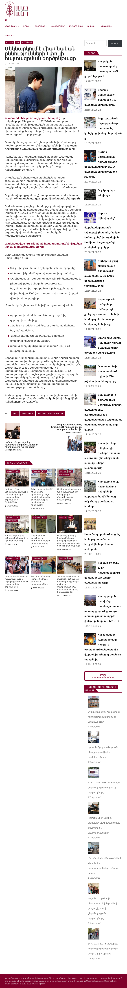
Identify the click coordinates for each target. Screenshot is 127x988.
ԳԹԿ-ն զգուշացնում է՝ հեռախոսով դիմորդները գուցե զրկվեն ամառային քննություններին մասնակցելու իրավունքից (42, 497)
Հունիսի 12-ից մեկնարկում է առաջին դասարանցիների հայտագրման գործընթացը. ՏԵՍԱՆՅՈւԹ (16, 495)
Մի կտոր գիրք (76, 26)
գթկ (15, 413)
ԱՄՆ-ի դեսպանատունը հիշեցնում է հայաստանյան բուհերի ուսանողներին (66, 427)
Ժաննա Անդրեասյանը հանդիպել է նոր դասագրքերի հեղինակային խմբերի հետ (21, 444)
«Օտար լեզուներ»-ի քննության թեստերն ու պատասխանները (16, 538)
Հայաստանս (106, 26)
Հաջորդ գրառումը (74, 432)
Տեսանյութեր (58, 26)
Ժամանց (8, 35)
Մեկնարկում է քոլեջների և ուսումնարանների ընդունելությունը (40, 539)
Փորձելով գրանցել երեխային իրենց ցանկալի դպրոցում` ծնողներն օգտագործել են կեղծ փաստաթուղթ (68, 540)
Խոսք (26, 26)
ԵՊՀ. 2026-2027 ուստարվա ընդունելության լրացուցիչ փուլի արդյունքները (103, 948)
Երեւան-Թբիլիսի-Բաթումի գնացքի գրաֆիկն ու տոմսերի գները (103, 752)
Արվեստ (90, 26)
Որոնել (115, 43)
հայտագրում (27, 413)
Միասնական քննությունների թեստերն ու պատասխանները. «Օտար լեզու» (105, 865)
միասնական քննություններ (50, 413)
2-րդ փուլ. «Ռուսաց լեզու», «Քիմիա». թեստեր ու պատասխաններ (40, 580)
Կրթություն (11, 26)
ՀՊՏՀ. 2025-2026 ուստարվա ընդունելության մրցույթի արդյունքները (104, 787)
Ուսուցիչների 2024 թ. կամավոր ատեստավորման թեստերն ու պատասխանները (104, 825)
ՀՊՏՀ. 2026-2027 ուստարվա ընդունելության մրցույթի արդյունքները (104, 717)
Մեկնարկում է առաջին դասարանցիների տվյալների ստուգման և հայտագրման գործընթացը (17, 581)
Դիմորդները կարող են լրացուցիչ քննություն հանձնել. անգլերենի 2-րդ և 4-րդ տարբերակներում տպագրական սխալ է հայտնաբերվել (68, 584)
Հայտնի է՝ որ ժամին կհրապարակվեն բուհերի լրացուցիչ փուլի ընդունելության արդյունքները (103, 908)
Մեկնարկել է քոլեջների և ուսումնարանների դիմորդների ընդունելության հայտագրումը (69, 494)
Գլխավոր (10, 42)
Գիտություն (41, 26)
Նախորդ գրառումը (13, 450)
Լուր (17, 42)
